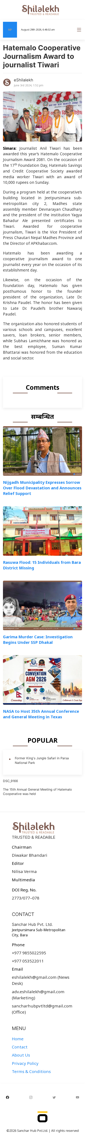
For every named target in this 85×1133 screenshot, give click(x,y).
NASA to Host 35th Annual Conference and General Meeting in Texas (41, 714)
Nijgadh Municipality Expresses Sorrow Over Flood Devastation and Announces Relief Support (42, 488)
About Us (21, 1055)
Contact (19, 1047)
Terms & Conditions (31, 1071)
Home (18, 1039)
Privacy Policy (25, 1063)
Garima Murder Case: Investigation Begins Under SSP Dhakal (38, 639)
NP (10, 29)
